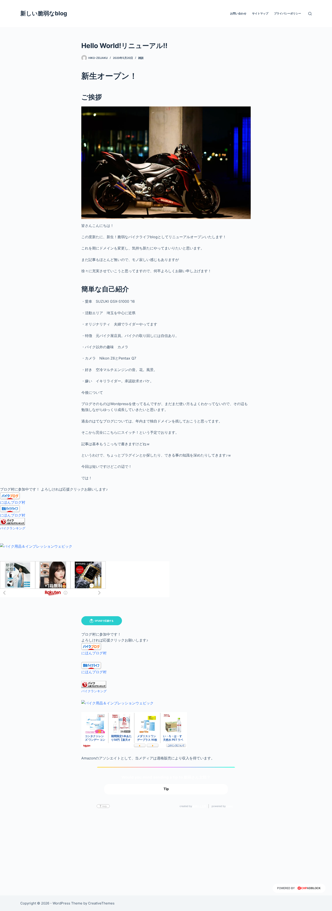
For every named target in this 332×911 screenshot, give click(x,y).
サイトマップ (260, 13)
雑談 (141, 58)
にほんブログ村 (12, 502)
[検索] (310, 13)
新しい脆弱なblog (43, 13)
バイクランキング (12, 528)
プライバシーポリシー (287, 13)
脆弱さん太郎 (199, 806)
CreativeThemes (101, 903)
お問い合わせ (238, 13)
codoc (229, 806)
